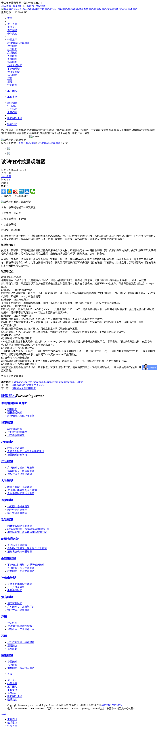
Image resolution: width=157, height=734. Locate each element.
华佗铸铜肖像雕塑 (17, 513)
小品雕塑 (12, 661)
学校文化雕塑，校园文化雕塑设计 (25, 451)
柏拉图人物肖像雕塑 (18, 506)
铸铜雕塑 (12, 84)
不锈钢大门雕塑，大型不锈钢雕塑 (25, 564)
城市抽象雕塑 (14, 429)
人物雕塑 (12, 55)
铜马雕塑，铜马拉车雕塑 (20, 668)
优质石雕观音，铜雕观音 (20, 642)
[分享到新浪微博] (15, 191)
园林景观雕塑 (14, 412)
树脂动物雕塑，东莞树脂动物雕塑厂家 (28, 529)
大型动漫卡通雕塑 (17, 545)
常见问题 (12, 112)
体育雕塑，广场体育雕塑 (20, 471)
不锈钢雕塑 (13, 68)
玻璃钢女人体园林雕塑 (24, 388)
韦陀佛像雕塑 (14, 590)
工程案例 (12, 96)
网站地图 (41, 6)
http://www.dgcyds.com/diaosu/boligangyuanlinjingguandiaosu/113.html (48, 382)
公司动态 (12, 109)
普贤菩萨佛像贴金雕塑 (19, 584)
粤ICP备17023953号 (112, 705)
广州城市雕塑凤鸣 (17, 432)
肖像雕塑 (12, 59)
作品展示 (12, 39)
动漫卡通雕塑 (14, 65)
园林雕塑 (12, 409)
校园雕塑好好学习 (17, 454)
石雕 (9, 81)
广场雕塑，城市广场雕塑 (20, 467)
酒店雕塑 (12, 75)
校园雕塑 (12, 49)
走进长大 (12, 27)
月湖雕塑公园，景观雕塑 (20, 568)
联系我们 (18, 6)
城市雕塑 (12, 46)
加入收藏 (6, 6)
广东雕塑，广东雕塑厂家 (20, 606)
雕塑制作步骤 (14, 118)
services (5, 714)
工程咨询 (12, 719)
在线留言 (29, 6)
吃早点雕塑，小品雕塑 (19, 487)
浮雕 (9, 78)
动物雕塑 (12, 62)
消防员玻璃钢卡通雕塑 (19, 551)
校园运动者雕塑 (16, 448)
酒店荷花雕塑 (14, 603)
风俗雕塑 (12, 665)
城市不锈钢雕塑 (16, 435)
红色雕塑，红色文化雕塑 (20, 571)
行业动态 (12, 106)
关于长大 (12, 24)
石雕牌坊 (12, 645)
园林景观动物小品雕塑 (19, 526)
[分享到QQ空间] (9, 191)
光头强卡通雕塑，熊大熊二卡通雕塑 (27, 548)
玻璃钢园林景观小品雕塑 (20, 415)
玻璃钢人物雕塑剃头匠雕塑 (22, 490)
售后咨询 (12, 725)
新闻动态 (12, 102)
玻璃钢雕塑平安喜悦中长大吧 (28, 385)
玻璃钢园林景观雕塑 (18, 43)
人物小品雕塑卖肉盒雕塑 (20, 493)
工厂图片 (12, 90)
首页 (9, 18)
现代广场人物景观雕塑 (19, 474)
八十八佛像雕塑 (16, 587)
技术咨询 (12, 722)
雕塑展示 (8, 396)
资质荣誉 (12, 30)
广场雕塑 (12, 52)
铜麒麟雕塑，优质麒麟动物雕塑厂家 (27, 532)
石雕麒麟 (12, 648)
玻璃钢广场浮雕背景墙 (19, 626)
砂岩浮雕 (12, 623)
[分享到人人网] (27, 191)
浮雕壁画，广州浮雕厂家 (20, 629)
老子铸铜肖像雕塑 (17, 509)
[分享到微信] (32, 191)
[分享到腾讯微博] (21, 191)
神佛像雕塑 (13, 72)
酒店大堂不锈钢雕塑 (18, 610)
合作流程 (12, 33)
